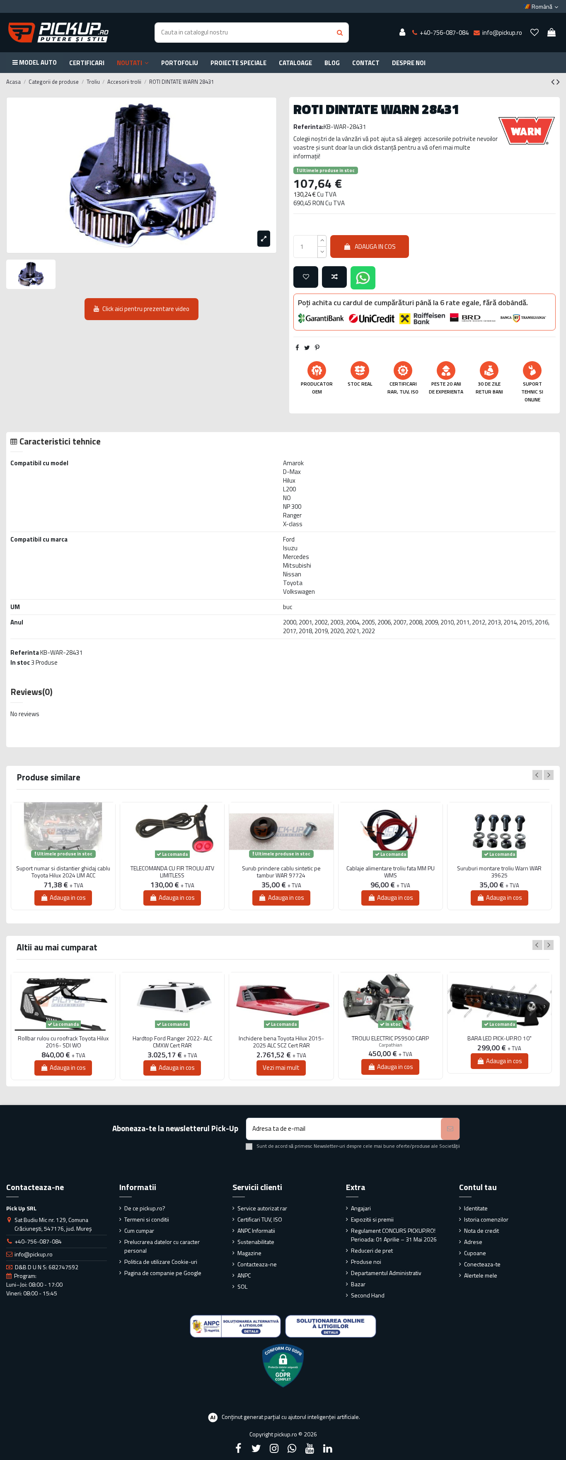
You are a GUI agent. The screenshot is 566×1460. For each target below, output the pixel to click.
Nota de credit (481, 1230)
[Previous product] (553, 82)
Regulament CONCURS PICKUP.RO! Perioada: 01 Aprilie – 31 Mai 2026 (394, 1235)
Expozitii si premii (372, 1219)
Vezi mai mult (281, 1067)
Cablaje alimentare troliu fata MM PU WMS (390, 872)
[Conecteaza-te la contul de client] (402, 32)
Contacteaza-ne (257, 1264)
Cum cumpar (139, 1230)
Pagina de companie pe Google (162, 1272)
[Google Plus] (292, 1448)
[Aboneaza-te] (450, 1129)
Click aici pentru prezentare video (145, 308)
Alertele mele (480, 1275)
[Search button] (340, 32)
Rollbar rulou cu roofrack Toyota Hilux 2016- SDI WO (63, 1042)
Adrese (473, 1241)
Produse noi (366, 1261)
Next (549, 775)
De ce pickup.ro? (144, 1208)
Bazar (358, 1284)
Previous (537, 775)
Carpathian (390, 1045)
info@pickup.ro (34, 1254)
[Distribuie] (297, 347)
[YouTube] (310, 1448)
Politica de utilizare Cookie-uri (160, 1261)
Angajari (361, 1208)
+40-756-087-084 (38, 1241)
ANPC (244, 1275)
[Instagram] (274, 1448)
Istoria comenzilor (486, 1219)
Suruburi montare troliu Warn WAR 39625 (499, 872)
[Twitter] (256, 1448)
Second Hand (368, 1295)
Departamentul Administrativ (386, 1272)
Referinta (24, 652)
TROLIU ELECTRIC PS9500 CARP (390, 1038)
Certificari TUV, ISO (259, 1219)
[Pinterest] (317, 347)
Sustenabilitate (255, 1241)
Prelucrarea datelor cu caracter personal (162, 1246)
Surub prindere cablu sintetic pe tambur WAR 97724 (281, 872)
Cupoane (475, 1253)
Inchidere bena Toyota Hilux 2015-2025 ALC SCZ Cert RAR (281, 1042)
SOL (242, 1286)
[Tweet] (307, 347)
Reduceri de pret (372, 1250)
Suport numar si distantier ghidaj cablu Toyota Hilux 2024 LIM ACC (63, 872)
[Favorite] (534, 32)
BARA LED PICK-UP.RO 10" (499, 1038)
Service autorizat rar (262, 1208)
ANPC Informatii (256, 1230)
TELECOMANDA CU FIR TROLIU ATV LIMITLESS (172, 872)
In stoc (20, 662)
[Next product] (558, 82)
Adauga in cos (375, 246)
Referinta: (308, 126)
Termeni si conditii (146, 1219)
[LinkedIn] (327, 1448)
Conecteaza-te (482, 1264)
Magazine (249, 1253)
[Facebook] (238, 1448)
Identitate (476, 1208)
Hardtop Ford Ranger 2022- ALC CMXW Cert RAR (172, 1042)
